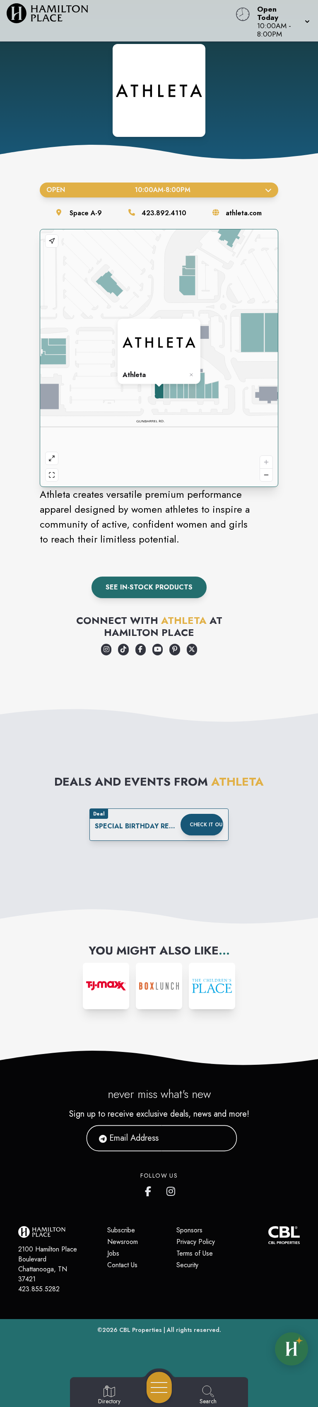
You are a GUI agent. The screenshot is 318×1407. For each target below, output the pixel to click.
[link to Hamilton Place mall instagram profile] (171, 1189)
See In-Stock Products (149, 587)
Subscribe (121, 1230)
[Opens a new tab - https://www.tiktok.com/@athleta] (123, 649)
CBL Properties (140, 1330)
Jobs (113, 1253)
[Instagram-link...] (106, 986)
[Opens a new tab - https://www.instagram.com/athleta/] (106, 649)
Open (118, 190)
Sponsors (189, 1230)
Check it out (206, 824)
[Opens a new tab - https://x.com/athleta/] (192, 649)
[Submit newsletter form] (221, 1138)
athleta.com (244, 213)
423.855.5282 (39, 1289)
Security (187, 1265)
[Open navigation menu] (159, 1387)
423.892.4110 (164, 213)
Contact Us (122, 1265)
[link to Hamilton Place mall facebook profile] (150, 1189)
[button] (281, 20)
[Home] (121, 20)
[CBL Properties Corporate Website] (268, 1235)
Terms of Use (194, 1253)
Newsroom (122, 1241)
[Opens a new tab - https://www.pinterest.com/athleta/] (174, 649)
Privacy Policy (195, 1241)
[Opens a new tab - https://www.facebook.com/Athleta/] (140, 649)
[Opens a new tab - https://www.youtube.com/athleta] (157, 649)
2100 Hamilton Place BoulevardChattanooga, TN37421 (47, 1264)
